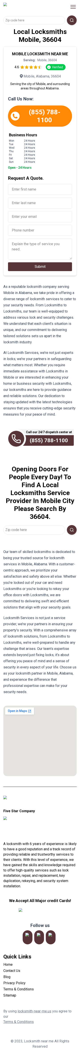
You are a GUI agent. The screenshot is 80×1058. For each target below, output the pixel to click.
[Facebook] (51, 937)
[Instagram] (27, 937)
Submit (40, 266)
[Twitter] (39, 937)
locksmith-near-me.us (34, 1011)
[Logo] (31, 7)
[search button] (72, 20)
